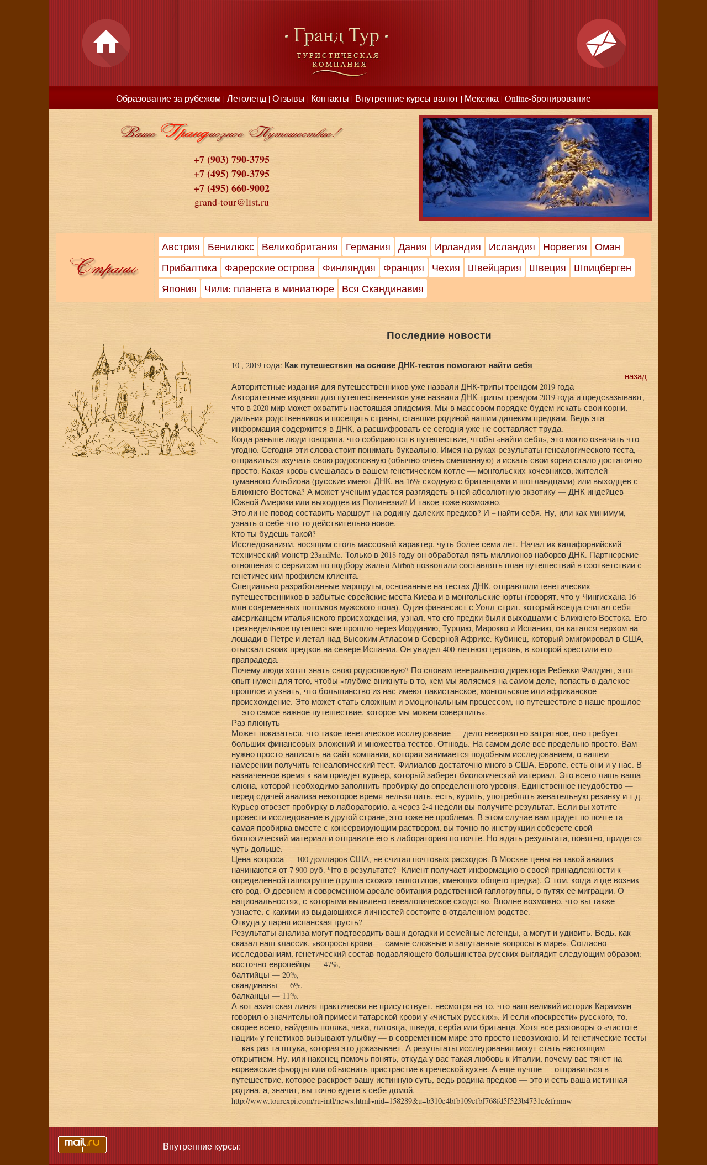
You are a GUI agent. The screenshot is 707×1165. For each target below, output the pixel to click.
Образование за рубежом (168, 98)
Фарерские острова (270, 267)
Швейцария (494, 267)
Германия (368, 246)
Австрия (181, 246)
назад (636, 376)
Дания (412, 246)
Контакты (330, 98)
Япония (179, 288)
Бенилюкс (231, 246)
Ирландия (458, 246)
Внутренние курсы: (202, 1146)
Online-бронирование (548, 98)
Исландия (512, 246)
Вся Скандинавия (383, 288)
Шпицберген (602, 267)
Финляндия (349, 267)
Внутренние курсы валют (406, 98)
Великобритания (300, 246)
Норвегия (565, 246)
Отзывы (288, 98)
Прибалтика (189, 267)
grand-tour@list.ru (231, 201)
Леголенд (246, 98)
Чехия (446, 267)
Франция (403, 267)
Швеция (547, 267)
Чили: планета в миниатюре (269, 288)
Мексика (482, 98)
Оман (607, 246)
